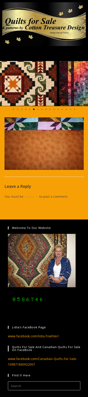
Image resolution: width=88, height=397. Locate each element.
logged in (31, 196)
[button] (4, 83)
